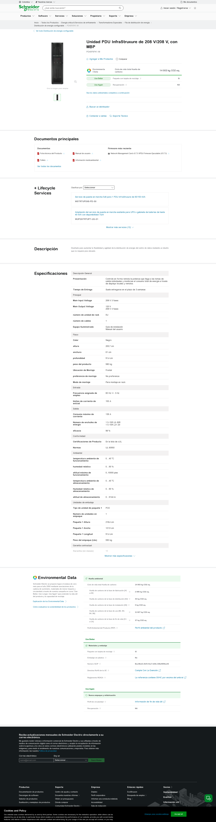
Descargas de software (28, 795)
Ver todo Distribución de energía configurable (54, 31)
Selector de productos (28, 799)
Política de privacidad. (48, 751)
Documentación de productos (31, 792)
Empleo (94, 792)
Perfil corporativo (98, 795)
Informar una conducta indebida (104, 799)
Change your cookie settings (156, 814)
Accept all (178, 814)
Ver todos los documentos (49, 166)
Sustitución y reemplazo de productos (34, 802)
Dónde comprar (61, 802)
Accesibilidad (96, 802)
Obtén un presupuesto (64, 799)
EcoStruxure (132, 792)
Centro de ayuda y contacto (66, 792)
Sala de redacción (98, 806)
